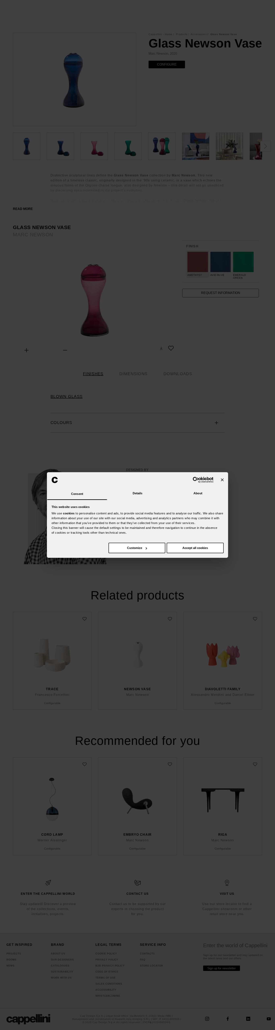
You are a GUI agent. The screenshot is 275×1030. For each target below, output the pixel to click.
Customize (134, 548)
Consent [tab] (77, 494)
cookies (69, 513)
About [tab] (197, 493)
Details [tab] (138, 493)
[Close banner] (222, 479)
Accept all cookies (195, 548)
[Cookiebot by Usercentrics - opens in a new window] (195, 480)
